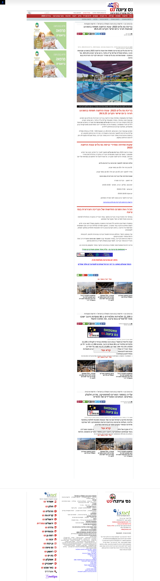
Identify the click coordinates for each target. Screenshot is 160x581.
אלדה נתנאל (110, 525)
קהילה (111, 16)
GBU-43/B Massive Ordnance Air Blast (85, 560)
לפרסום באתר (77, 13)
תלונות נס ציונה (80, 523)
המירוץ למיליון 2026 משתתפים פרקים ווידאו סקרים (82, 547)
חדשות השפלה (115, 19)
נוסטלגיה (93, 513)
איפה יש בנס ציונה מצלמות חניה (104, 260)
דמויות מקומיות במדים (68, 510)
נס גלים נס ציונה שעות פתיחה (121, 47)
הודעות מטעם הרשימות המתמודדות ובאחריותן (83, 533)
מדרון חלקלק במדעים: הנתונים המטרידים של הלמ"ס (98, 417)
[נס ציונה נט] (118, 505)
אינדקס (94, 525)
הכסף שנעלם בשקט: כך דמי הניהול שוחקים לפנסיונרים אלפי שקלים (104, 264)
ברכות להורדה (86, 540)
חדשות (125, 16)
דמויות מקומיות (92, 510)
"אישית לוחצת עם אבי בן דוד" (88, 520)
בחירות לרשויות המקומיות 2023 (86, 532)
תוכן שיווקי (93, 517)
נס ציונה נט (128, 24)
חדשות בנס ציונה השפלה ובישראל (109, 24)
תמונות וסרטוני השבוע (85, 508)
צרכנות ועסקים (91, 516)
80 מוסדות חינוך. (111, 339)
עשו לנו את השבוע (81, 510)
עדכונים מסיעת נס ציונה (89, 544)
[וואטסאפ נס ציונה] (95, 255)
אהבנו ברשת (80, 537)
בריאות (90, 501)
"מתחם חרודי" (92, 566)
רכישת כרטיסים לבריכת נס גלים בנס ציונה (117, 202)
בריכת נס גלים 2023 (86, 47)
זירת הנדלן (87, 539)
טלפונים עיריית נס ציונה (88, 529)
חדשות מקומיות (126, 19)
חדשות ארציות (104, 19)
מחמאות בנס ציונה (91, 523)
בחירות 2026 (46, 16)
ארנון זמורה (93, 563)
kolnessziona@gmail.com (120, 522)
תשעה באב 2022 (70, 541)
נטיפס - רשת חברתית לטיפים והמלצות (86, 549)
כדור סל (88, 505)
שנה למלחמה (92, 545)
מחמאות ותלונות (91, 521)
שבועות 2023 (96, 47)
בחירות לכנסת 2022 (90, 543)
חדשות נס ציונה (77, 539)
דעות (74, 16)
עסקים (87, 517)
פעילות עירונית (82, 501)
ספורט (118, 16)
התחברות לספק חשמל (90, 565)
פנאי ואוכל (93, 528)
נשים (73, 537)
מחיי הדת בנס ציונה (83, 502)
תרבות (68, 16)
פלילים (95, 19)
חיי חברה (103, 16)
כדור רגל (94, 505)
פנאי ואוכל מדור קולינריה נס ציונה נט (84, 527)
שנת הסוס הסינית (91, 569)
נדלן (79, 16)
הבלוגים (94, 539)
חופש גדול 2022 (75, 540)
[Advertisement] (104, 42)
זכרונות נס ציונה (82, 514)
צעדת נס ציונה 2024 (90, 570)
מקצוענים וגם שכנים (77, 517)
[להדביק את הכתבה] (84, 276)
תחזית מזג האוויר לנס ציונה (89, 561)
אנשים (95, 16)
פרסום (94, 558)
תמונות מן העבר (72, 514)
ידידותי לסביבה (91, 506)
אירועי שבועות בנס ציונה (106, 47)
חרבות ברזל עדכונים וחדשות (87, 535)
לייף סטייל (87, 16)
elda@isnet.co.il (126, 529)
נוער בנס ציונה (58, 16)
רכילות (94, 508)
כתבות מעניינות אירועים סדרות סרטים (72, 543)
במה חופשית (75, 520)
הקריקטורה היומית (82, 545)
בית (131, 16)
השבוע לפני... (92, 514)
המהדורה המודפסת (91, 537)
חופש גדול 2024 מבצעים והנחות (72, 544)
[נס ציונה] (119, 14)
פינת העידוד (93, 536)
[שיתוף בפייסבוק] (102, 34)
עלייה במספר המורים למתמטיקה (120, 417)
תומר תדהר (93, 562)
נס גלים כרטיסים (120, 48)
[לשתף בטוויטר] (97, 34)
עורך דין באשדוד (92, 554)
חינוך (95, 501)
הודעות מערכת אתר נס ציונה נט (86, 541)
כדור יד (82, 505)
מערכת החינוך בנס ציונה (122, 339)
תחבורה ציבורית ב (70, 545)
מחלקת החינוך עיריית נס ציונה (88, 531)
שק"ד (94, 567)
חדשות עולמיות (86, 19)
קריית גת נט (93, 556)
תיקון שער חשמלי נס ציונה (89, 553)
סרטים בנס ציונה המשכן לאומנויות (87, 571)
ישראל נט (93, 552)
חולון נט (94, 557)
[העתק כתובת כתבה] (91, 34)
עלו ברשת (74, 508)
